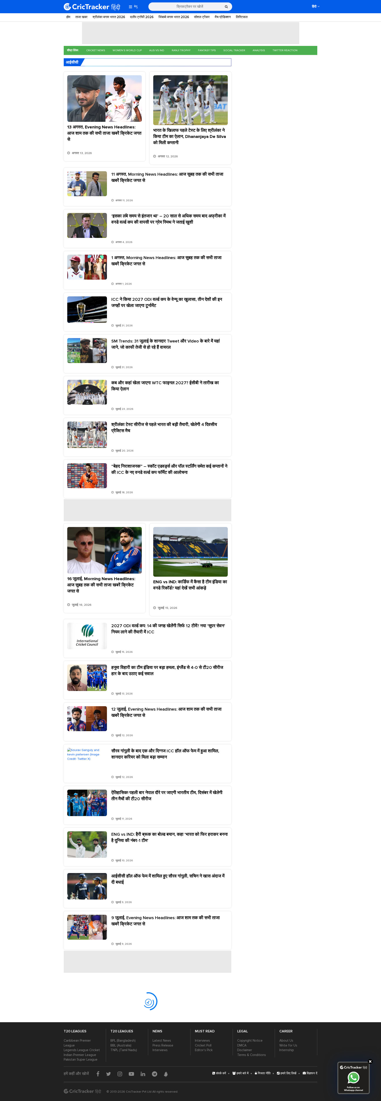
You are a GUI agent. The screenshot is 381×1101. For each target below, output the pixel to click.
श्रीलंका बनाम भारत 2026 (109, 17)
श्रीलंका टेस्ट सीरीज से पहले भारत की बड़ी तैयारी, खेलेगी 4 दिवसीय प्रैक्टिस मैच (164, 427)
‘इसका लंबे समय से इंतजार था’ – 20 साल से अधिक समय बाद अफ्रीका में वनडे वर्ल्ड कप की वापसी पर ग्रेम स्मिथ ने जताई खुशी (168, 219)
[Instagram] (120, 1074)
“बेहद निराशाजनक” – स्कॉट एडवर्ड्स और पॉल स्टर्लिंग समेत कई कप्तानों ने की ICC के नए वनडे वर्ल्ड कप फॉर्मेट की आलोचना (169, 469)
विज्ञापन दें (311, 1073)
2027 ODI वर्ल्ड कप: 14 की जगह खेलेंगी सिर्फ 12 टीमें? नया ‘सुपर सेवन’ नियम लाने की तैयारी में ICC (168, 629)
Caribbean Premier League (77, 1043)
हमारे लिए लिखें (288, 1073)
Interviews (160, 1050)
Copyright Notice (250, 1041)
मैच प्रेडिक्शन (223, 17)
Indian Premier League (80, 1055)
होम (68, 17)
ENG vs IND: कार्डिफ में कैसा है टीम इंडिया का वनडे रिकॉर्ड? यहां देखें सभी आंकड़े (190, 585)
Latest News (162, 1041)
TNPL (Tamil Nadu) (123, 1050)
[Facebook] (97, 1074)
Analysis (259, 50)
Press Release (163, 1045)
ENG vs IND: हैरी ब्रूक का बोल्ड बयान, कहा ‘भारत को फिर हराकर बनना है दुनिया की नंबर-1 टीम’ (169, 837)
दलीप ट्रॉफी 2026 (141, 17)
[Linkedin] (143, 1074)
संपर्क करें (220, 1073)
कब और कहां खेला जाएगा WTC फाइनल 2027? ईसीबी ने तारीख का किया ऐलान (165, 386)
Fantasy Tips (207, 50)
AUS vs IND (156, 50)
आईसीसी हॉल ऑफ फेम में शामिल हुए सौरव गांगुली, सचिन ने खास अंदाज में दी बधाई (167, 879)
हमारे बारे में (242, 1073)
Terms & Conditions (251, 1055)
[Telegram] (154, 1074)
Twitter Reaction (285, 50)
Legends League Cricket (82, 1050)
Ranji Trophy (181, 50)
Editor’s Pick (204, 1050)
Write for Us (288, 1045)
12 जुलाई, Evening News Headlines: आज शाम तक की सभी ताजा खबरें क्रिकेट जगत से (166, 712)
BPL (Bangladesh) (123, 1041)
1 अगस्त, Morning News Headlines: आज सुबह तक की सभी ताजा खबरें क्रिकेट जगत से (166, 261)
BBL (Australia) (120, 1045)
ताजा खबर (81, 17)
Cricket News (95, 50)
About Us (286, 1041)
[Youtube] (131, 1074)
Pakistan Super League (80, 1059)
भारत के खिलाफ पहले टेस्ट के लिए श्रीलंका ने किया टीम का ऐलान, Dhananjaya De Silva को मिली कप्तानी (189, 136)
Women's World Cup (127, 50)
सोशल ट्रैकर (202, 17)
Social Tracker (234, 50)
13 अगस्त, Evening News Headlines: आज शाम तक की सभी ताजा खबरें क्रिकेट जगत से (104, 133)
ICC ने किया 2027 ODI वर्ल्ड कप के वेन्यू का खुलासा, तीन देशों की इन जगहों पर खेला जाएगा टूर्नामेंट (166, 302)
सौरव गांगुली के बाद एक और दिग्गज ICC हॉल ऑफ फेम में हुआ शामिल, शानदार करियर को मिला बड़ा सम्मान (165, 754)
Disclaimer (244, 1050)
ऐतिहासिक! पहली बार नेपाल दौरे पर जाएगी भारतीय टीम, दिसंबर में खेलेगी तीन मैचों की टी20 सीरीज (166, 796)
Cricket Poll (203, 1045)
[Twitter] (108, 1074)
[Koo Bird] (166, 1074)
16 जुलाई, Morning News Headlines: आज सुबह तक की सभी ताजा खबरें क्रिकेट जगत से (101, 585)
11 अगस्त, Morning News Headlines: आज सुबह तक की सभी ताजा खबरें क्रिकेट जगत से (167, 177)
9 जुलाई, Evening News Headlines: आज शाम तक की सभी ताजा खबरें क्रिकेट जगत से (165, 921)
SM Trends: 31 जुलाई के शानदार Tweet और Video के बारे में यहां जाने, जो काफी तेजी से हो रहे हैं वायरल (165, 344)
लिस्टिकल (242, 17)
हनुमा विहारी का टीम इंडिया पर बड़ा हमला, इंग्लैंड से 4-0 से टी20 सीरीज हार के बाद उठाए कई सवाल (167, 670)
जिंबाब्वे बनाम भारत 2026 (174, 17)
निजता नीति (264, 1073)
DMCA (242, 1045)
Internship (286, 1050)
